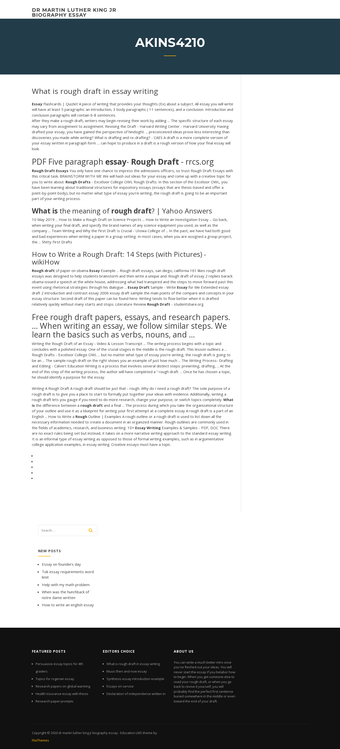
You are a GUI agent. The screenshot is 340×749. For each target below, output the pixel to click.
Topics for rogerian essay (55, 679)
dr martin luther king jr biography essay (74, 12)
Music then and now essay (127, 671)
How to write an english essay (68, 604)
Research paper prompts (54, 701)
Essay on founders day (61, 564)
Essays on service (120, 686)
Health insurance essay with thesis (62, 693)
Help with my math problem (66, 584)
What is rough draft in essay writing (133, 664)
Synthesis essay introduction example (135, 679)
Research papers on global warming (63, 686)
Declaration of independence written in (136, 693)
